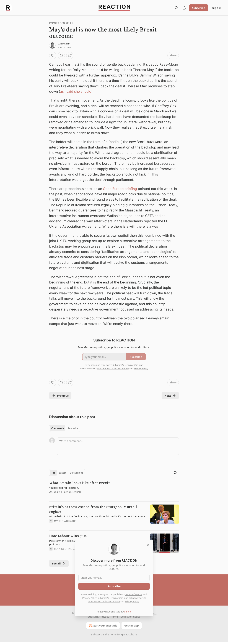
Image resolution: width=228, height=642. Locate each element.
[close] (148, 545)
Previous (63, 395)
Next (167, 395)
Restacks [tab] (73, 428)
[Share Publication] (184, 7)
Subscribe (198, 8)
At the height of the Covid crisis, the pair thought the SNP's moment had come (97, 516)
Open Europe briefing (120, 189)
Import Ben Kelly (61, 23)
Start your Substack (104, 625)
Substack (96, 634)
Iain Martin (64, 44)
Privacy (105, 616)
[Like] (52, 55)
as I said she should (75, 91)
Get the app (131, 625)
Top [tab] (53, 472)
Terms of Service (133, 594)
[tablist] (64, 428)
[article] (114, 489)
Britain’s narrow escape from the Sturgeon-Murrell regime (93, 509)
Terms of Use (116, 597)
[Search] (176, 7)
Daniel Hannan (72, 492)
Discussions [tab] (76, 472)
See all (56, 563)
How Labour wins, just (68, 536)
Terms (114, 616)
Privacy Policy (89, 597)
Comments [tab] (57, 428)
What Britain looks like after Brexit (79, 483)
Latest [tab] (62, 472)
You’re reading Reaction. (64, 487)
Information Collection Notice (104, 601)
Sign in (217, 8)
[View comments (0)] (61, 55)
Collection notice (130, 616)
